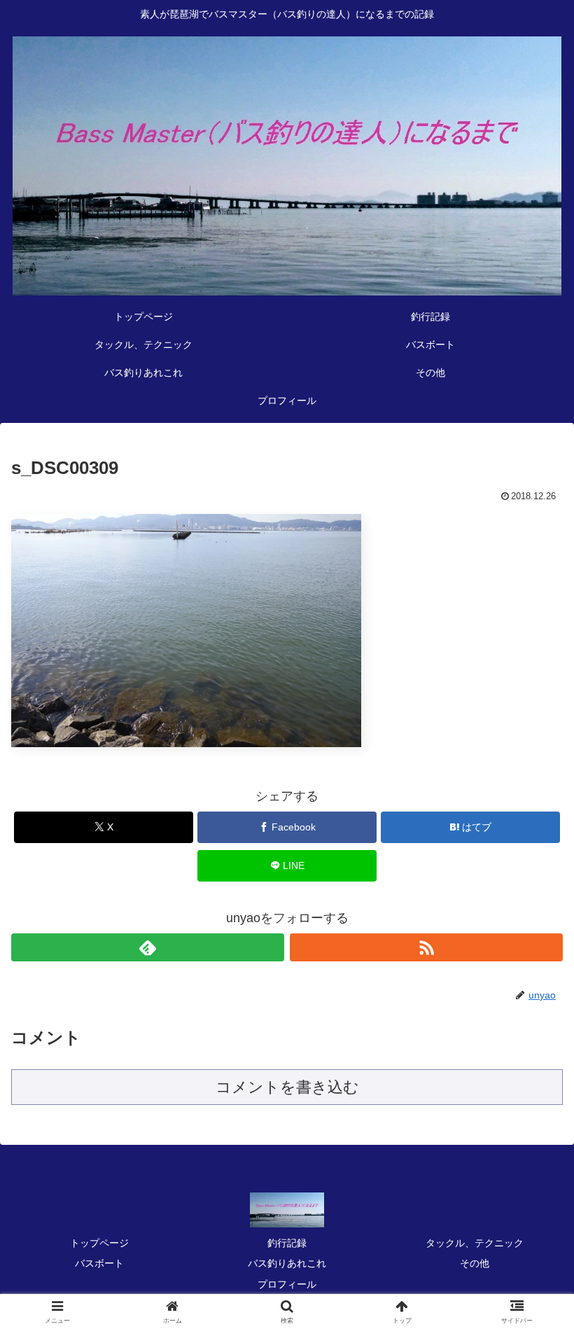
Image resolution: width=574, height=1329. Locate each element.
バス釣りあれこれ (287, 1263)
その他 (474, 1263)
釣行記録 (287, 1242)
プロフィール (287, 1284)
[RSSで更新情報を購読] (426, 947)
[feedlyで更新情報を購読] (147, 947)
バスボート (99, 1263)
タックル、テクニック (475, 1242)
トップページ (99, 1242)
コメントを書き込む (287, 1087)
